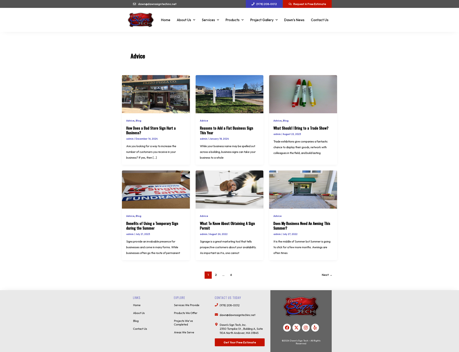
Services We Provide (186, 305)
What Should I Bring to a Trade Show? (300, 128)
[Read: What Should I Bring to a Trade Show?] (303, 94)
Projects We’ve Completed (183, 322)
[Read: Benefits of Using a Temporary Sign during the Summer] (156, 189)
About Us (184, 20)
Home (165, 20)
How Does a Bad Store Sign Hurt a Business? (151, 130)
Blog (138, 120)
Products (233, 20)
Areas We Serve (184, 332)
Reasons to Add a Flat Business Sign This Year (226, 130)
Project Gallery (262, 20)
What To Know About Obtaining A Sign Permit (227, 226)
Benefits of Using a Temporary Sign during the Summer (152, 226)
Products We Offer (185, 313)
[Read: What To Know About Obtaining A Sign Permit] (230, 189)
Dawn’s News (294, 20)
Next (327, 275)
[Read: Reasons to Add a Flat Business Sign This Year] (230, 94)
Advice (130, 120)
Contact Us (319, 20)
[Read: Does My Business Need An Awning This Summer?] (303, 189)
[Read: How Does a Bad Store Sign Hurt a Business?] (156, 94)
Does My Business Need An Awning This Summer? (301, 226)
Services (208, 20)
